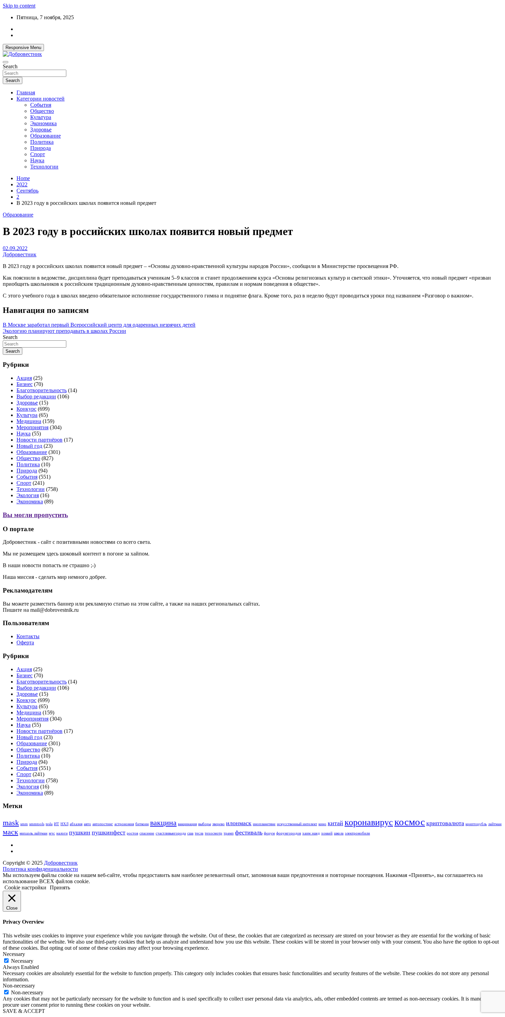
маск (10, 832)
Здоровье (41, 129)
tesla (49, 824)
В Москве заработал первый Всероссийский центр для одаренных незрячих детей (99, 325)
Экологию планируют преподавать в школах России (64, 331)
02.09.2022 (15, 248)
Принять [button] (60, 887)
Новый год (29, 446)
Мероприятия (32, 427)
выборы (204, 824)
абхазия (76, 824)
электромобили (357, 833)
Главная (25, 92)
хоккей (327, 833)
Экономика (43, 123)
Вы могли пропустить (35, 514)
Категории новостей (40, 99)
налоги (62, 833)
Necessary (22, 961)
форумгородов (288, 833)
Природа (40, 148)
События (40, 105)
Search (10, 66)
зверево (218, 824)
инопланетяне (264, 824)
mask (11, 822)
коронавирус (369, 822)
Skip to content (19, 6)
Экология (27, 495)
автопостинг (102, 824)
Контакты (28, 636)
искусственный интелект (297, 824)
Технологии (44, 167)
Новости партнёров (39, 440)
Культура (40, 117)
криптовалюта (445, 823)
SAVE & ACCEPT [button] (24, 1011)
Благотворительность (41, 390)
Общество (42, 111)
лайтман (495, 824)
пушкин (79, 832)
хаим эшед (311, 833)
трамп (229, 833)
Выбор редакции (36, 396)
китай (335, 823)
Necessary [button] (14, 954)
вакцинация (187, 824)
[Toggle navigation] (5, 62)
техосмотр (213, 833)
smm (24, 824)
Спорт (37, 154)
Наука (37, 160)
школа (339, 833)
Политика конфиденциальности (40, 869)
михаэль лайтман (33, 833)
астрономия (124, 824)
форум (269, 833)
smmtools (36, 824)
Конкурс (26, 409)
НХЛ (64, 824)
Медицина (28, 421)
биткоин (142, 824)
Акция (24, 378)
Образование (45, 136)
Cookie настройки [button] (25, 887)
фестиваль (248, 832)
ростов (132, 833)
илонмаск (238, 823)
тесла (199, 833)
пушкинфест (108, 832)
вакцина (163, 822)
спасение (146, 833)
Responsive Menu (23, 47)
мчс (52, 833)
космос (409, 821)
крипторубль (476, 824)
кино (322, 824)
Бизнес (24, 384)
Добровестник (19, 254)
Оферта (25, 642)
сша (190, 833)
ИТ (56, 824)
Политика (42, 142)
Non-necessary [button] (19, 986)
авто (87, 824)
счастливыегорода (171, 833)
